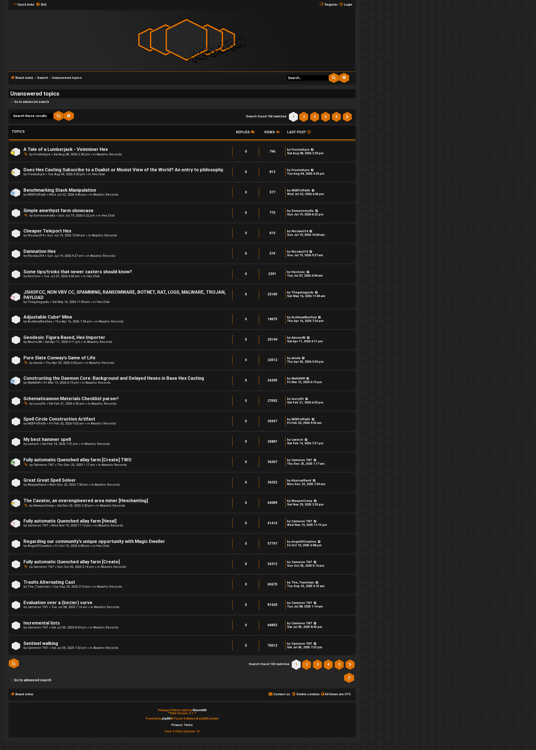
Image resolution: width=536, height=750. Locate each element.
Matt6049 (34, 383)
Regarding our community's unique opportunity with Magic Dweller (94, 541)
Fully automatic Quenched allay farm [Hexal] (69, 521)
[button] (347, 116)
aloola (38, 363)
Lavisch (33, 444)
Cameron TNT (44, 465)
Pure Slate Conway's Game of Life (59, 357)
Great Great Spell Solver (49, 480)
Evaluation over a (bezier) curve (57, 602)
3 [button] (315, 117)
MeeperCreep (44, 505)
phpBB (166, 718)
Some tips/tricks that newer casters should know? (77, 271)
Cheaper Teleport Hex (47, 231)
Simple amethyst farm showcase (58, 210)
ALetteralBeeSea (40, 321)
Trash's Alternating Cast (49, 582)
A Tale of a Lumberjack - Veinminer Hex (65, 149)
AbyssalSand (37, 484)
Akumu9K (35, 342)
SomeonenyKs (44, 215)
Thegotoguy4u (38, 302)
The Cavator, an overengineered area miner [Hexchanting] (85, 500)
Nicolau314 (36, 235)
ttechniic (34, 276)
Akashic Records (109, 154)
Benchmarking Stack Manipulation (59, 190)
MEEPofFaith (37, 194)
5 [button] (337, 117)
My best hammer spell (47, 439)
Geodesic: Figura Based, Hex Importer (64, 337)
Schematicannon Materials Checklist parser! (70, 398)
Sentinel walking (40, 643)
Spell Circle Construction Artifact (59, 419)
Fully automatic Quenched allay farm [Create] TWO (77, 459)
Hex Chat (98, 174)
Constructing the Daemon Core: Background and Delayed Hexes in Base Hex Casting (113, 378)
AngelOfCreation (40, 546)
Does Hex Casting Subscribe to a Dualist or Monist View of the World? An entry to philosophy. (123, 169)
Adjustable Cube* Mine (47, 317)
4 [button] (326, 117)
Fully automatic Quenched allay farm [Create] (71, 561)
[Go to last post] (316, 211)
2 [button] (304, 117)
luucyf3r (40, 403)
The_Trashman (39, 586)
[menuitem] (41, 4)
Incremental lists (41, 623)
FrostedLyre (42, 154)
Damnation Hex (39, 251)
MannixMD (200, 710)
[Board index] (186, 40)
